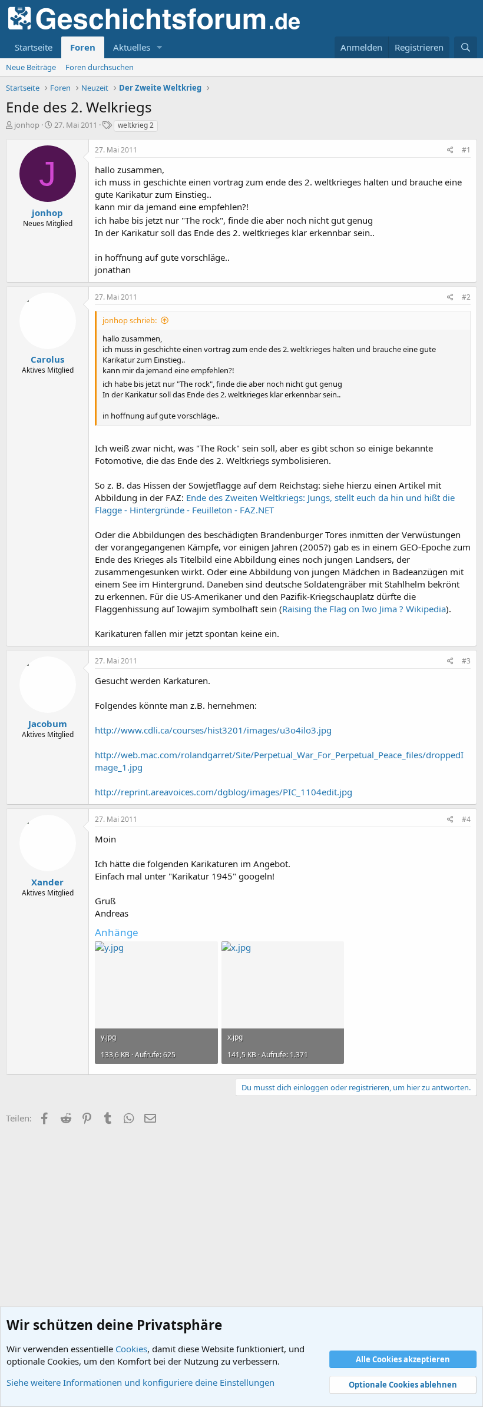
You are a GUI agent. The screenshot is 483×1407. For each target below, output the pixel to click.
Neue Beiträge (31, 67)
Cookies (131, 1349)
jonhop (26, 125)
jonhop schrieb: (129, 320)
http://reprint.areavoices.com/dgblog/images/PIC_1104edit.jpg (223, 792)
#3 (466, 661)
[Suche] (465, 47)
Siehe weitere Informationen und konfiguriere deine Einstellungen (140, 1382)
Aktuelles (131, 47)
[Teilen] (450, 150)
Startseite (33, 47)
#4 (466, 819)
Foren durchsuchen (99, 67)
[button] (159, 47)
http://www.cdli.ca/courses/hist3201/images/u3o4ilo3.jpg (213, 730)
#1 (466, 150)
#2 (466, 297)
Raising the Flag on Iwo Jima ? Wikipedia (364, 609)
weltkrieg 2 (136, 125)
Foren (82, 47)
